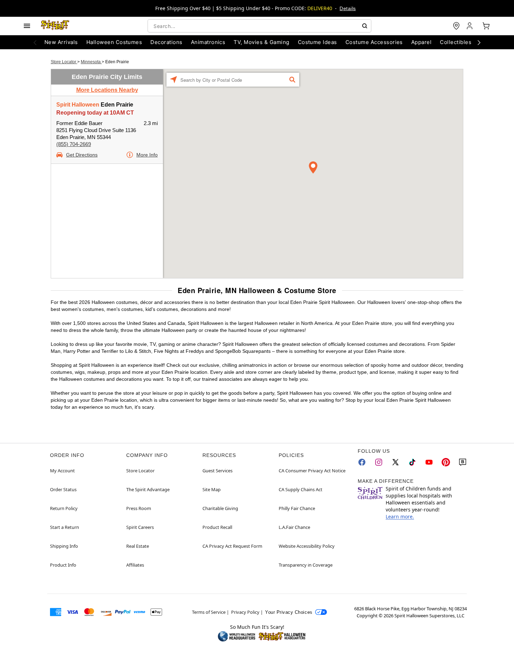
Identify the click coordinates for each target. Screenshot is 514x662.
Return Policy (64, 508)
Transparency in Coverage (306, 565)
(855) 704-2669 (73, 144)
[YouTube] (429, 462)
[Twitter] (395, 462)
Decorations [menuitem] (166, 42)
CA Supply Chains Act (300, 489)
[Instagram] (378, 462)
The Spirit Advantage (148, 489)
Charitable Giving (220, 508)
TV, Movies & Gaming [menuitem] (261, 42)
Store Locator (64, 61)
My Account (62, 470)
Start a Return (64, 527)
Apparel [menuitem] (421, 42)
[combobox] (259, 26)
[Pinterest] (446, 462)
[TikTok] (412, 462)
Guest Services (217, 470)
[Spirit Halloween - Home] (55, 26)
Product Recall (217, 527)
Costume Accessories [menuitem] (374, 42)
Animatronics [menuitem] (208, 42)
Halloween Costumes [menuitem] (114, 42)
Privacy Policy (245, 612)
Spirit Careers (140, 527)
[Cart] (486, 26)
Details (348, 8)
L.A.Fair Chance (294, 527)
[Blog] (462, 462)
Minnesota (91, 61)
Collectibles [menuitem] (455, 42)
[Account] (470, 26)
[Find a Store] (456, 26)
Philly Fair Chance (297, 508)
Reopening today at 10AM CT (95, 113)
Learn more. (400, 516)
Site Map (211, 489)
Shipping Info (64, 546)
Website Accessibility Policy (307, 546)
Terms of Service (209, 612)
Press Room (138, 508)
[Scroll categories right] (479, 42)
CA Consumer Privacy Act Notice (312, 470)
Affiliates (135, 565)
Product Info (63, 565)
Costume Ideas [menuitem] (317, 42)
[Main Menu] (27, 26)
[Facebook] (362, 462)
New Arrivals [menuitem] (61, 42)
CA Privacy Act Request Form (232, 546)
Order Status (63, 489)
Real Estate (137, 546)
